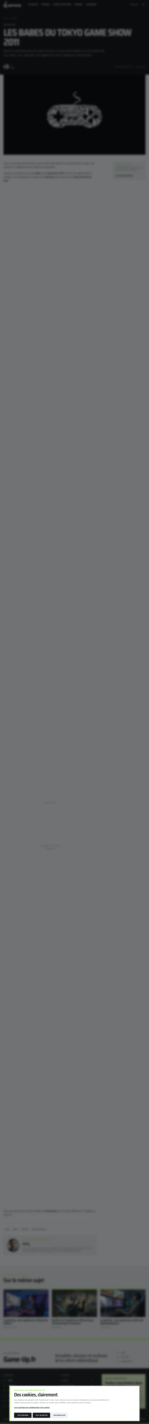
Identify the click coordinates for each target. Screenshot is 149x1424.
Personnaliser (59, 1415)
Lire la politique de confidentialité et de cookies (32, 1407)
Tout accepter (41, 1415)
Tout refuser (22, 1415)
